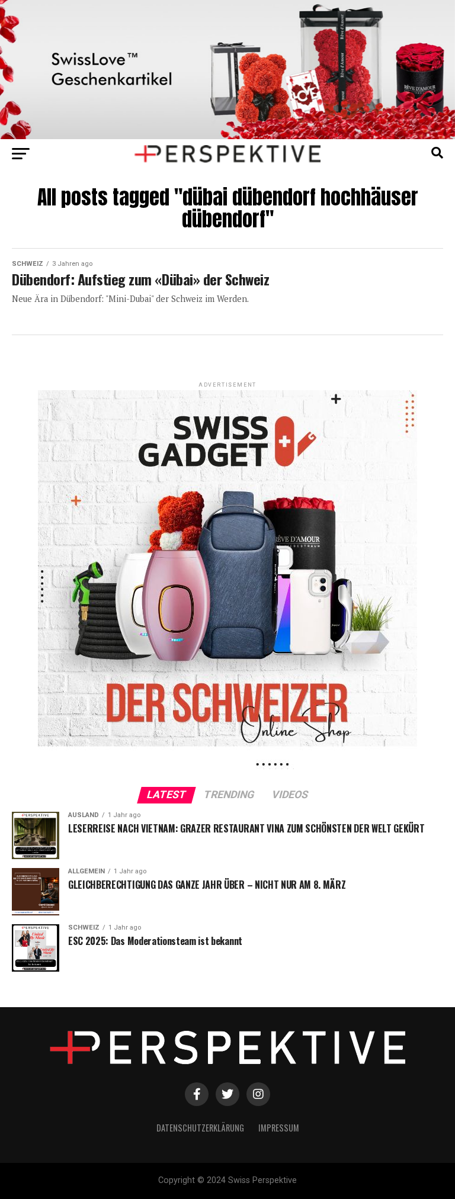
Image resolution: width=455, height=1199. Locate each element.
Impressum (278, 1127)
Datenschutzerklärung (200, 1127)
